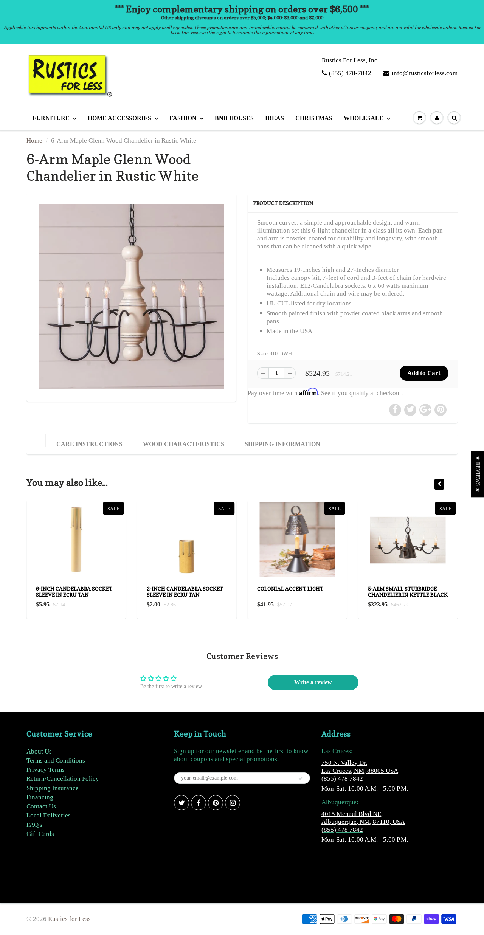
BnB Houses (234, 118)
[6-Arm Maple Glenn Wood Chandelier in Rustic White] (131, 296)
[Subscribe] (300, 778)
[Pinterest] (215, 802)
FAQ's (34, 824)
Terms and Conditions (55, 760)
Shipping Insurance (52, 788)
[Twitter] (181, 802)
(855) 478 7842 (342, 778)
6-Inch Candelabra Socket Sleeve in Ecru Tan (74, 591)
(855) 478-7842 (350, 73)
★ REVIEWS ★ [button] (478, 474)
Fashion (183, 118)
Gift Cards (40, 833)
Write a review (313, 682)
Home (34, 140)
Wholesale (363, 118)
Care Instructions (89, 444)
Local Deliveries (48, 815)
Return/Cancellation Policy (62, 778)
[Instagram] (232, 802)
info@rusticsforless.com (425, 73)
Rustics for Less (69, 919)
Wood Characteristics (183, 444)
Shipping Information (282, 444)
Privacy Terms (45, 769)
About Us (39, 751)
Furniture (51, 118)
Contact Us (41, 806)
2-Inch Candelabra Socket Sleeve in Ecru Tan (185, 591)
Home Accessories (119, 118)
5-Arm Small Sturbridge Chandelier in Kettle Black (408, 591)
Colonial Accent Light (290, 588)
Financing (39, 797)
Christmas (313, 118)
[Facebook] (198, 802)
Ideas (274, 118)
